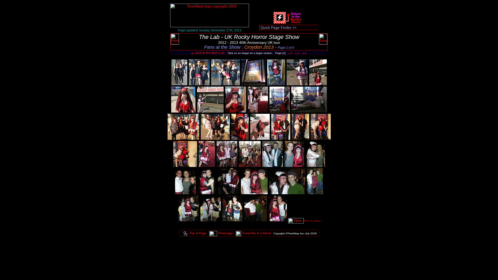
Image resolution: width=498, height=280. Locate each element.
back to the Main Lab (210, 53)
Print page (225, 233)
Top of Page (198, 233)
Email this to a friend (257, 233)
